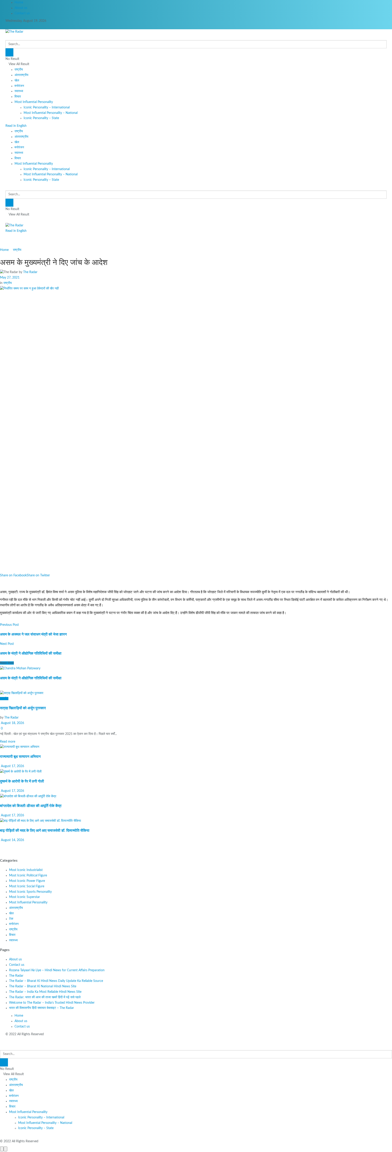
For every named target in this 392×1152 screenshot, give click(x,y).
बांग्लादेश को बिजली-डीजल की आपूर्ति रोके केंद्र (30, 806)
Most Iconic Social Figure (26, 886)
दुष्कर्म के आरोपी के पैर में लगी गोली (22, 781)
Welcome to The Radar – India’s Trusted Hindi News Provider (52, 1002)
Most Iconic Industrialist (26, 870)
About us (21, 8)
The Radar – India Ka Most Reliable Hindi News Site (45, 991)
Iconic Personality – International (47, 107)
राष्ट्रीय (19, 69)
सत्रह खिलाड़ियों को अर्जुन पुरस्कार (23, 708)
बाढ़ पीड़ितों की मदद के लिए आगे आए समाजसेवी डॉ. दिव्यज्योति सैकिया (44, 830)
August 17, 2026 (12, 766)
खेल (17, 80)
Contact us (22, 13)
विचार (18, 96)
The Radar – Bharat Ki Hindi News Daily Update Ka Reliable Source (56, 981)
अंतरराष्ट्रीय (21, 75)
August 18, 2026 (12, 723)
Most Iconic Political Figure (28, 875)
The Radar (30, 272)
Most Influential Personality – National (51, 113)
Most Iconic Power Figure (27, 881)
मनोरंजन (19, 86)
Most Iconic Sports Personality (30, 891)
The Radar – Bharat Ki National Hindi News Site (42, 986)
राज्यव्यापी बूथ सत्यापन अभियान (20, 756)
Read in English (16, 125)
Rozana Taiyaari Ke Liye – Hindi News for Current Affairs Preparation (57, 970)
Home (19, 2)
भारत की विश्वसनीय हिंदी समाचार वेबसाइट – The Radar (41, 1008)
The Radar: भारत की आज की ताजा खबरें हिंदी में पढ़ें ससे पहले (45, 997)
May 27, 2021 (10, 277)
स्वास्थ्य (19, 91)
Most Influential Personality (34, 102)
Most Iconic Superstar (24, 897)
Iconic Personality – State (41, 118)
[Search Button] (9, 52)
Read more (7, 741)
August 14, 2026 (12, 840)
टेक (11, 918)
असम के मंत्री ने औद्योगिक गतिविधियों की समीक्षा (30, 678)
